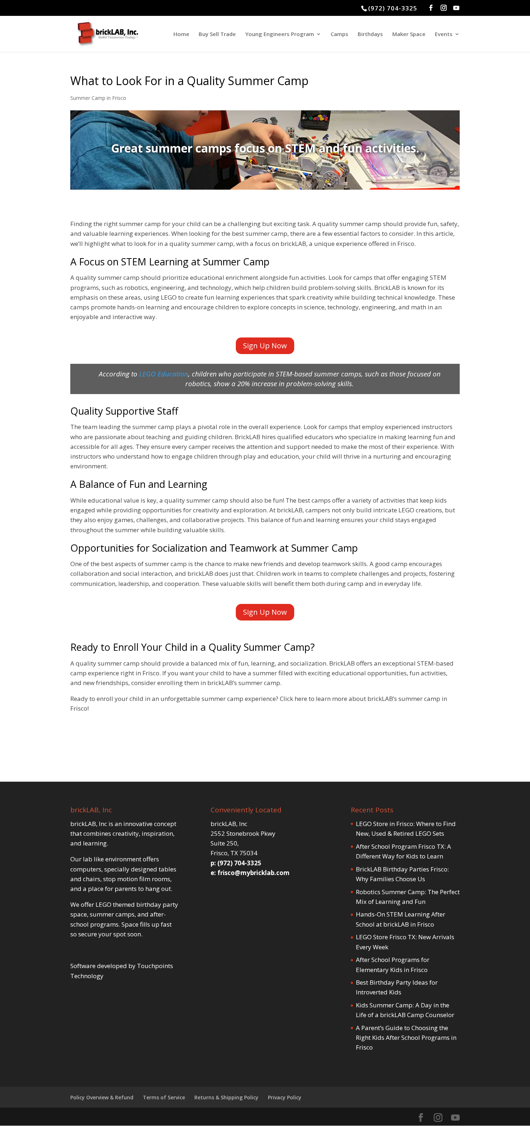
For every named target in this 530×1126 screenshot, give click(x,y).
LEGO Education (163, 374)
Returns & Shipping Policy (226, 1097)
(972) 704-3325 (392, 8)
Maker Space (408, 34)
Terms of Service (164, 1097)
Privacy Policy (284, 1097)
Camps (339, 34)
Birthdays (370, 34)
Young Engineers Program (279, 34)
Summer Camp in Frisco (98, 97)
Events (443, 34)
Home (181, 34)
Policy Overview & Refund (101, 1097)
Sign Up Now (265, 345)
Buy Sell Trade (217, 34)
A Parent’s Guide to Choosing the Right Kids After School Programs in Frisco (406, 1037)
